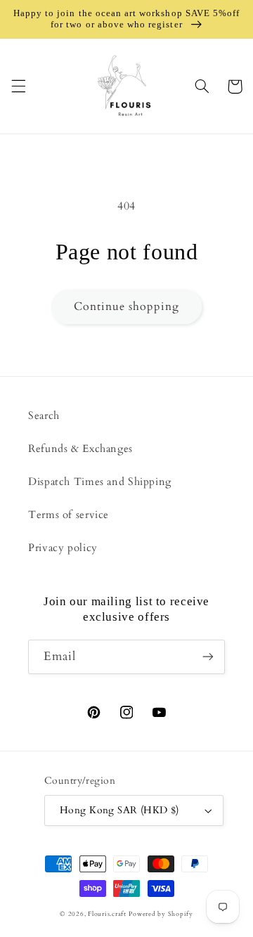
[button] (18, 86)
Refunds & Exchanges (80, 448)
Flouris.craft (107, 914)
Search (44, 415)
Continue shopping (127, 306)
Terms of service (68, 515)
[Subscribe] (208, 657)
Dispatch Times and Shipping (99, 481)
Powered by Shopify (161, 914)
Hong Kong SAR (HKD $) (119, 810)
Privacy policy (63, 548)
